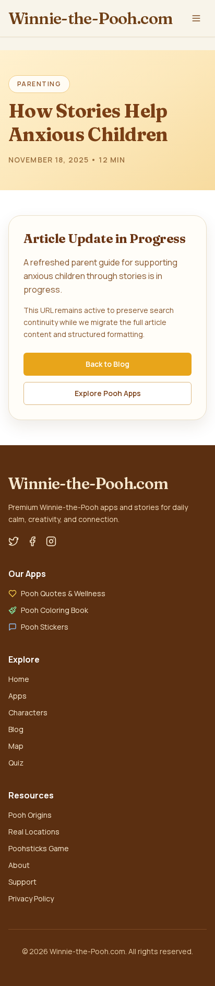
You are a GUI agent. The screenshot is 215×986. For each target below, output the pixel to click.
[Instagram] (51, 541)
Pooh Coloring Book (54, 610)
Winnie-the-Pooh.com (90, 18)
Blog (15, 729)
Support (22, 882)
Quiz (15, 763)
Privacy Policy (31, 898)
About (19, 865)
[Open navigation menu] (196, 18)
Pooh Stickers (44, 627)
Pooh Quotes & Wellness (63, 593)
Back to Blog (107, 364)
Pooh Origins (30, 815)
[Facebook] (32, 541)
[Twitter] (13, 541)
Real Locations (33, 832)
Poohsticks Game (38, 848)
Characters (27, 712)
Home (18, 679)
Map (15, 746)
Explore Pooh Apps (108, 393)
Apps (17, 696)
